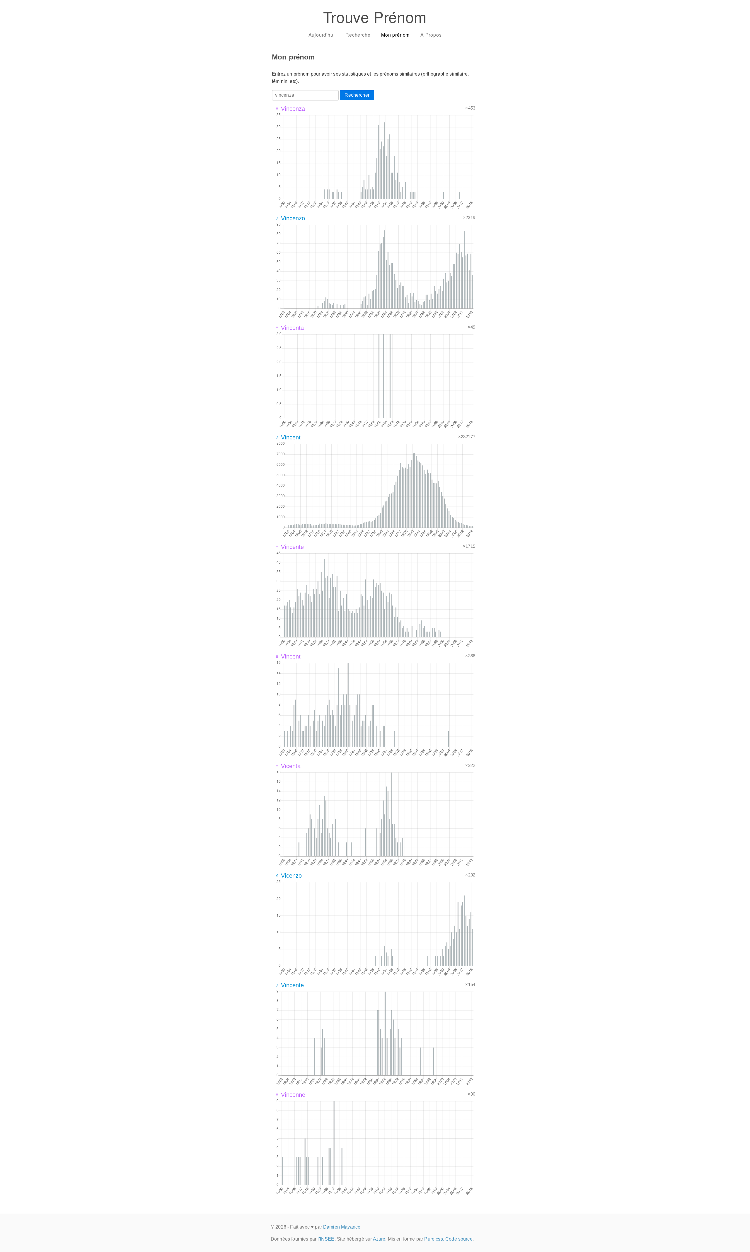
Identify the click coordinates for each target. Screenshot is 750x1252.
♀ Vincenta (289, 328)
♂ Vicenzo (288, 875)
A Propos (431, 34)
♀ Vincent (288, 656)
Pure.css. (434, 1238)
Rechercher (357, 95)
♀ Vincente (289, 547)
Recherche (357, 34)
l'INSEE (326, 1238)
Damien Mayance (341, 1226)
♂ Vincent (288, 437)
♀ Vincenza (290, 108)
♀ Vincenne (290, 1094)
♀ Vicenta (288, 766)
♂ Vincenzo (290, 218)
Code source (459, 1238)
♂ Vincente (289, 985)
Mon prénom (395, 34)
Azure (379, 1238)
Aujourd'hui (321, 34)
